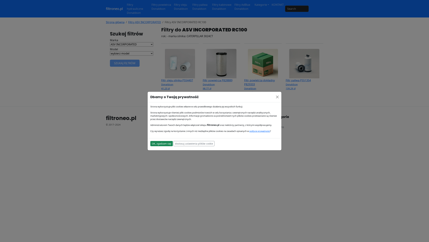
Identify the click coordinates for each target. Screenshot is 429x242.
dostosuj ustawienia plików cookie (194, 143)
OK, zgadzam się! (161, 143)
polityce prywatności (259, 131)
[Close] (277, 97)
